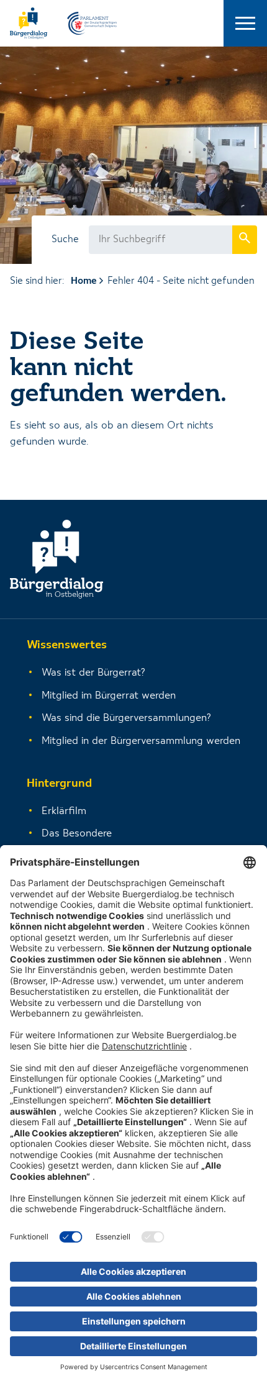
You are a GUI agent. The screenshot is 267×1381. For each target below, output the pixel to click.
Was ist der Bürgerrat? (93, 673)
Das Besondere (77, 833)
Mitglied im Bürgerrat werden (109, 695)
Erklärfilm (64, 811)
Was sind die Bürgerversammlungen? (126, 718)
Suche (65, 240)
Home (84, 281)
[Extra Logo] (92, 23)
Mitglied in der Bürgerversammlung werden (141, 741)
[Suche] (244, 239)
